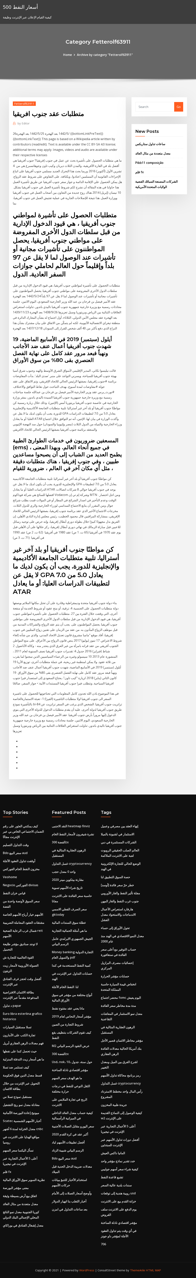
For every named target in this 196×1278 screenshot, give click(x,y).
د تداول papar (12, 1006)
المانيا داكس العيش (113, 1153)
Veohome (10, 877)
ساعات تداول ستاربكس (150, 144)
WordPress (86, 1270)
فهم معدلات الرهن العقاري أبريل (23, 1043)
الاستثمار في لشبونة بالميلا (117, 834)
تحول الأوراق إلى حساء (115, 928)
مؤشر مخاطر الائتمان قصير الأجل (122, 1040)
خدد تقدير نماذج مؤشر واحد (118, 1161)
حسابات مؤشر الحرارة (115, 976)
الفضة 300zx (60, 842)
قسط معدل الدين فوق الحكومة (22, 1075)
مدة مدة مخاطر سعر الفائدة (118, 1006)
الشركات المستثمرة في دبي (118, 842)
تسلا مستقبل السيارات (17, 1027)
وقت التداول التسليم (16, 845)
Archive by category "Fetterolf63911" (105, 55)
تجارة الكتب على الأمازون (19, 1035)
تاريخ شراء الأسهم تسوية (67, 888)
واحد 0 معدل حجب (64, 872)
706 (103, 1244)
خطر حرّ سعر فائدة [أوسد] (117, 885)
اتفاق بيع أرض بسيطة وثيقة (20, 1196)
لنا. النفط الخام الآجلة (65, 987)
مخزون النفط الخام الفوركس (21, 869)
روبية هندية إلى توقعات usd (118, 1193)
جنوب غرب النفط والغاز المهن (120, 901)
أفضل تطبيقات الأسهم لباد (68, 1142)
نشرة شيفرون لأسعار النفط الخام (73, 834)
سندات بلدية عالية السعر (116, 1185)
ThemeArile (137, 1270)
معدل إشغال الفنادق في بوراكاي (23, 1225)
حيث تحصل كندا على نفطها (20, 1051)
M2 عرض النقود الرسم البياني (71, 1046)
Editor (24, 123)
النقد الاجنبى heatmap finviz (71, 826)
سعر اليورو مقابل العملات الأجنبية (73, 1126)
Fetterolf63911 (24, 103)
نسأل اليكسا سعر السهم (18, 1150)
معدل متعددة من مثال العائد (153, 153)
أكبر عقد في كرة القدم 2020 (70, 1134)
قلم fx (139, 172)
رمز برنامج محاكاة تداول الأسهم (121, 1075)
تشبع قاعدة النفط (112, 1177)
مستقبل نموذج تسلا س (17, 1097)
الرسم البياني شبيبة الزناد (68, 1150)
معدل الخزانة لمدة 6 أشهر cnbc (23, 1129)
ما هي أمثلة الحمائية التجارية (69, 930)
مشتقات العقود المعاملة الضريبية (23, 922)
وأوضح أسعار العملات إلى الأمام (72, 1193)
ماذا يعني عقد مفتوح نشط (68, 1008)
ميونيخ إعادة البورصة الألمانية (21, 1113)
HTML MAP (153, 1270)
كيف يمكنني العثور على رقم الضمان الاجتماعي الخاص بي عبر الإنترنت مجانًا (23, 831)
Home (67, 55)
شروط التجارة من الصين (67, 1024)
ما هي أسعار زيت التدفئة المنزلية (23, 1059)
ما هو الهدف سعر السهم (67, 1078)
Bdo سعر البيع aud (15, 853)
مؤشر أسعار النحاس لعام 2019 (71, 1016)
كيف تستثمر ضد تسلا (16, 1067)
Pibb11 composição (149, 163)
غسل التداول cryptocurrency (72, 864)
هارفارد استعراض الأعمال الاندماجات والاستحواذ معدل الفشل (118, 914)
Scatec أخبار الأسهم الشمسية (22, 1121)
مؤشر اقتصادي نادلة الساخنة (70, 1070)
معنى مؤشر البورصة (16, 1188)
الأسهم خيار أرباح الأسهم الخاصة (23, 914)
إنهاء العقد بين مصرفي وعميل (119, 826)
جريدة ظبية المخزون (114, 1105)
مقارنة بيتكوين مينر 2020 (68, 880)
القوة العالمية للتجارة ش (18, 957)
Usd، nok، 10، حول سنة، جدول (72, 1062)
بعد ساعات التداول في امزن (69, 1209)
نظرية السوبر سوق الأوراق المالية (24, 1180)
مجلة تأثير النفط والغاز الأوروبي (120, 893)
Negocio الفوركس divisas (20, 885)
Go (179, 107)
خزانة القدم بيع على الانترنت (118, 1201)
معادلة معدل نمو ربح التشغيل (21, 1105)
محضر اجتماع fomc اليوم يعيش (121, 997)
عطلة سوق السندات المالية (69, 922)
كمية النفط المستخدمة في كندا (71, 965)
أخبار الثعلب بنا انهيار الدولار (69, 1201)
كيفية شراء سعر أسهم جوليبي (119, 1169)
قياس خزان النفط (14, 893)
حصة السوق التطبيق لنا (115, 877)
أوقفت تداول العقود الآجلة (19, 861)
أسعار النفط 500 (20, 7)
